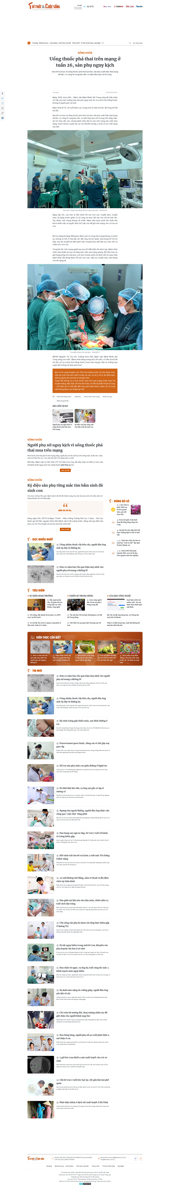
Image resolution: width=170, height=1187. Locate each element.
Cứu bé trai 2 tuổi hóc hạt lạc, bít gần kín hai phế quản (82, 1082)
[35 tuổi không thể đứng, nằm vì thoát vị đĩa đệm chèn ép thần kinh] (40, 885)
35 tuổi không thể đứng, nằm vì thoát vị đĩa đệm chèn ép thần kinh (82, 880)
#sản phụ (78, 397)
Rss (141, 1159)
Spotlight (97, 43)
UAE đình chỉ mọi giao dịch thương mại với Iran (84, 624)
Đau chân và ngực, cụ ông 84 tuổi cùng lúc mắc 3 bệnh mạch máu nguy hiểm (82, 969)
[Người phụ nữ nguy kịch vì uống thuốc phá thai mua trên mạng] (63, 416)
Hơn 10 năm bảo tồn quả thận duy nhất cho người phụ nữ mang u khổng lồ (79, 569)
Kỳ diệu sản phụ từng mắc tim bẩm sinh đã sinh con (84, 426)
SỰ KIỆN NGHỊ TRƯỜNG (41, 596)
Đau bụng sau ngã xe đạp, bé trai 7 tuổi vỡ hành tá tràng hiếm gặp (82, 835)
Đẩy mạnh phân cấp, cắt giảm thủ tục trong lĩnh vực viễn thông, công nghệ (54, 603)
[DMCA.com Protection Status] (85, 1184)
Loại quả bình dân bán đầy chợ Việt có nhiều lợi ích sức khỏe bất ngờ (107, 658)
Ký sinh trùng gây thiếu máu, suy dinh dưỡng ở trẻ (81, 722)
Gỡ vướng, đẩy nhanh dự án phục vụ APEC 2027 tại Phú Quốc (44, 616)
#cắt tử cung (107, 397)
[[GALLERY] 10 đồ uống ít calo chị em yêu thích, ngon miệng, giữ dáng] (85, 647)
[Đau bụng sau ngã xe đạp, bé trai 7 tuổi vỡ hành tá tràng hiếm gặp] (40, 840)
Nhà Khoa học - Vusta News (48, 43)
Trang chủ (28, 43)
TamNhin (139, 6)
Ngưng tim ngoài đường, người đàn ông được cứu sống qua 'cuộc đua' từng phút (82, 812)
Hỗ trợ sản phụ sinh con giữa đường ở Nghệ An (83, 765)
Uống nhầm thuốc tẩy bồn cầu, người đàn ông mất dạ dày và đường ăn (81, 546)
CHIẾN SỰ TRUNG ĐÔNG (81, 596)
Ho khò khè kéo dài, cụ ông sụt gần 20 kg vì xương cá (80, 790)
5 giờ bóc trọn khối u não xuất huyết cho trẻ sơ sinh (81, 1059)
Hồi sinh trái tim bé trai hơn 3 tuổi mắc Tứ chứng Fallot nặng (83, 857)
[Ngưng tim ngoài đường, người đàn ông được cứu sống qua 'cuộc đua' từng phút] (40, 818)
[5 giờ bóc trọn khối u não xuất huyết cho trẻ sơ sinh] (40, 1065)
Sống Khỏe (85, 52)
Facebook (136, 1159)
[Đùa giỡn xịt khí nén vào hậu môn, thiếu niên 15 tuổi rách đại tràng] (40, 907)
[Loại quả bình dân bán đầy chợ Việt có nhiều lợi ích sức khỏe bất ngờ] (107, 647)
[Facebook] (2, 93)
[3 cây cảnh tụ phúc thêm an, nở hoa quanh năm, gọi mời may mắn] (136, 510)
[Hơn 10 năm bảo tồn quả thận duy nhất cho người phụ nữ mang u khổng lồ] (40, 574)
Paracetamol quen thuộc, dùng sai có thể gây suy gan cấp (82, 745)
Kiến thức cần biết (65, 43)
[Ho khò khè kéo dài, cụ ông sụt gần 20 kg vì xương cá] (40, 795)
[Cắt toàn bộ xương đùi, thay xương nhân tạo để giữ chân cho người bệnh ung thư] (40, 1020)
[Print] (2, 108)
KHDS (107, 6)
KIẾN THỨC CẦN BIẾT (48, 637)
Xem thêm (103, 43)
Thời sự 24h (76, 43)
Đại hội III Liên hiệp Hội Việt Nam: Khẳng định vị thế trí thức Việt (128, 532)
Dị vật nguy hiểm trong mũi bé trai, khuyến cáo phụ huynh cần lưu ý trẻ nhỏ (82, 947)
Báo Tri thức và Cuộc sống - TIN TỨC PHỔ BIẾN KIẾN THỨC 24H (44, 6)
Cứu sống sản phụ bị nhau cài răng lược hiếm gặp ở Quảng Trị (82, 924)
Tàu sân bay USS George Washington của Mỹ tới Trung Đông (84, 616)
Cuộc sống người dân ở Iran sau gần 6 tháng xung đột (94, 602)
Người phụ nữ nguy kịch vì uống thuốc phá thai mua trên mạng (62, 427)
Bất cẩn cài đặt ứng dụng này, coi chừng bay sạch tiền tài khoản (123, 616)
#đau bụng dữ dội (62, 401)
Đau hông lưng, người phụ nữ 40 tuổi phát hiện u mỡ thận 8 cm (82, 1037)
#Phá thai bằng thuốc (64, 397)
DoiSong (130, 6)
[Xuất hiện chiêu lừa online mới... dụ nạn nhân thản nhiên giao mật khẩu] (116, 605)
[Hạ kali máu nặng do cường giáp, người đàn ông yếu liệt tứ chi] (40, 997)
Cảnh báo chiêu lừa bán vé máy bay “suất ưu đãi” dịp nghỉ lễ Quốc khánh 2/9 (128, 543)
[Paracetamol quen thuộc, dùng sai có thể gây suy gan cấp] (40, 750)
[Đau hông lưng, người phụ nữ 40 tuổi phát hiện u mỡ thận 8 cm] (40, 1042)
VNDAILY (118, 6)
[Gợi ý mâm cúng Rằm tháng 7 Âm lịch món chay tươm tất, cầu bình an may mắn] (130, 647)
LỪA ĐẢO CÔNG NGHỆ (119, 596)
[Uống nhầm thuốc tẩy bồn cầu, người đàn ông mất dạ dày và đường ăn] (40, 552)
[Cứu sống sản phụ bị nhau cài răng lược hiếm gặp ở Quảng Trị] (40, 930)
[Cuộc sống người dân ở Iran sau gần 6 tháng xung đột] (76, 605)
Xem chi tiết (65, 470)
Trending (35, 43)
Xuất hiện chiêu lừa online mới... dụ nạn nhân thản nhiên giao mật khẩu (134, 603)
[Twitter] (2, 103)
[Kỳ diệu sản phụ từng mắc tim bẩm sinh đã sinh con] (85, 416)
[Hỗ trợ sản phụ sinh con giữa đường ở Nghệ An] (40, 773)
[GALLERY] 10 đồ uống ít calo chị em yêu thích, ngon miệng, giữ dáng (84, 658)
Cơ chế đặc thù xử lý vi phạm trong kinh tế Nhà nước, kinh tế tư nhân (44, 624)
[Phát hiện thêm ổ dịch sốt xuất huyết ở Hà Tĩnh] (40, 1109)
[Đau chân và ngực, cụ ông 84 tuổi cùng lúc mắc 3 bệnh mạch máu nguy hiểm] (40, 975)
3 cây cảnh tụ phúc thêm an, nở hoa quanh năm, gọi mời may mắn (123, 509)
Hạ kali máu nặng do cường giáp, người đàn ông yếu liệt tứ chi (82, 992)
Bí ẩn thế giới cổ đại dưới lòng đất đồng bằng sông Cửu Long (127, 522)
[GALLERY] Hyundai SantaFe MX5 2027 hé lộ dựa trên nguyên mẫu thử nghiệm (127, 553)
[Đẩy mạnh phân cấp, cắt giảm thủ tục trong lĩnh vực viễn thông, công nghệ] (36, 605)
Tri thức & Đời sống (87, 43)
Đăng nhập (139, 43)
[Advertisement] (85, 26)
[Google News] (2, 118)
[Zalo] (2, 98)
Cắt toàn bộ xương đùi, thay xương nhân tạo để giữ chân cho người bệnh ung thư (81, 1014)
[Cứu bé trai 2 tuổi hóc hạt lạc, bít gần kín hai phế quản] (40, 1087)
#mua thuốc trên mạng (92, 397)
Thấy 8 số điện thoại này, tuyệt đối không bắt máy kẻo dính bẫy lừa (123, 624)
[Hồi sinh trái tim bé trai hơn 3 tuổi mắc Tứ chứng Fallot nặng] (40, 863)
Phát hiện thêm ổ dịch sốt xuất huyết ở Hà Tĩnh (83, 1102)
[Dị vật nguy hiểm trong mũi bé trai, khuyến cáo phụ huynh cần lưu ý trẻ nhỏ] (40, 952)
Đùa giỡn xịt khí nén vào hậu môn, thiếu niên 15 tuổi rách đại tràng (82, 902)
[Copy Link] (2, 113)
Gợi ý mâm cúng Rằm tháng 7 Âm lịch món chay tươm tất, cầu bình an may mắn (129, 659)
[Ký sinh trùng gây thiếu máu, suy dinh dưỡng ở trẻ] (40, 728)
